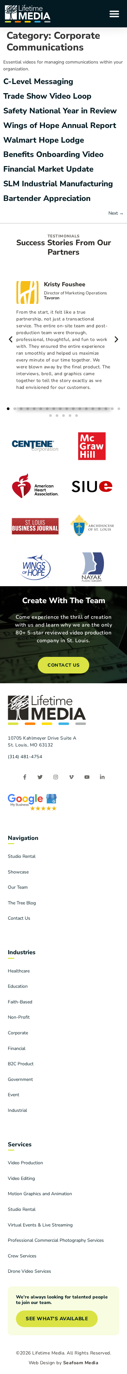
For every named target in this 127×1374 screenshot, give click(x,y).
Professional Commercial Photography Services (56, 1240)
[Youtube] (86, 777)
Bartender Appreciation (47, 198)
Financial (16, 1048)
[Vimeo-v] (71, 777)
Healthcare (19, 971)
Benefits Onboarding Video (53, 154)
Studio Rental (21, 856)
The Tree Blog (22, 903)
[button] (114, 13)
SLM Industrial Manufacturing (58, 183)
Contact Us (19, 918)
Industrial (17, 1110)
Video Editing (21, 1178)
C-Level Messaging (38, 81)
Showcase (18, 872)
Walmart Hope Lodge (43, 140)
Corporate (18, 1033)
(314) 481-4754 (25, 757)
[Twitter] (40, 777)
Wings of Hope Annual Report (59, 125)
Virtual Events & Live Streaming (40, 1225)
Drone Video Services (29, 1271)
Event (13, 1095)
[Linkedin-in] (102, 777)
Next (116, 213)
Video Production (25, 1163)
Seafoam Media (81, 1363)
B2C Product (21, 1064)
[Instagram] (56, 777)
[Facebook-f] (24, 777)
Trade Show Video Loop (47, 96)
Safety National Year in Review (60, 111)
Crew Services (22, 1256)
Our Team (18, 887)
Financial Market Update (48, 169)
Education (18, 986)
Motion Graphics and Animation (40, 1194)
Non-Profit (19, 1017)
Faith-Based (20, 1002)
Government (20, 1079)
